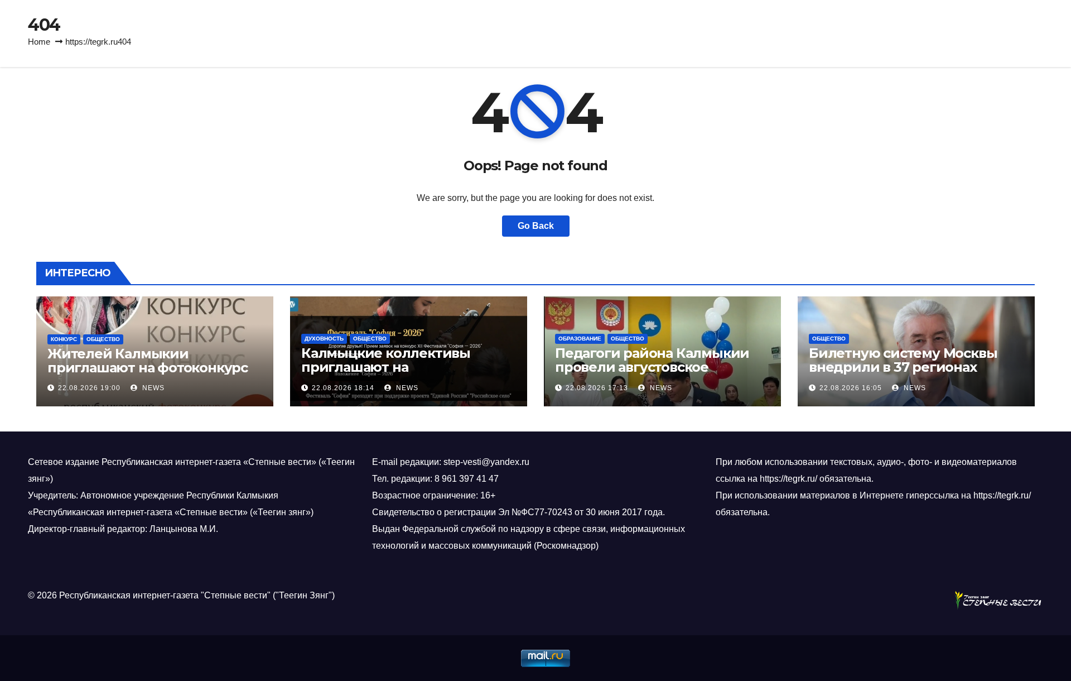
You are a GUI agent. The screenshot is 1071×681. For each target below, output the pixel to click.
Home (39, 41)
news (152, 388)
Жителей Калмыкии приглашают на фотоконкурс (147, 361)
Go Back (536, 226)
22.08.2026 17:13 (597, 388)
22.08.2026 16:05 (850, 388)
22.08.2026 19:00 (89, 388)
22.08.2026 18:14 (343, 388)
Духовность (324, 338)
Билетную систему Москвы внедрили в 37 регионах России (903, 367)
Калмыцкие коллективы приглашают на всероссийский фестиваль (393, 367)
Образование (579, 338)
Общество (103, 339)
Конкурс (64, 339)
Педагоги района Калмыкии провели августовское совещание (652, 367)
